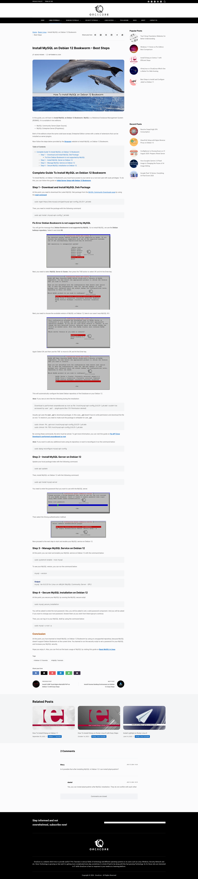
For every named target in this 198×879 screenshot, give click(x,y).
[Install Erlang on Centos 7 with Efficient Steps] (134, 60)
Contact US (153, 20)
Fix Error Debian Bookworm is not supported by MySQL (65, 157)
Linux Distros (109, 20)
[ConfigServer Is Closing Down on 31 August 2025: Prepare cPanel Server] (134, 153)
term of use (49, 1)
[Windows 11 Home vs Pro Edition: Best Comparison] (134, 49)
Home (42, 20)
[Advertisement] (148, 104)
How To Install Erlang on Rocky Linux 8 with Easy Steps (98, 733)
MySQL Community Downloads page (101, 192)
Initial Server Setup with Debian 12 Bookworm (74, 181)
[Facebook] (148, 1)
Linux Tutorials (54, 20)
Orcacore (67, 142)
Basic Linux (42, 32)
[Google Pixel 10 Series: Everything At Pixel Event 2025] (134, 175)
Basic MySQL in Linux (107, 649)
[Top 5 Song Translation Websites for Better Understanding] (134, 38)
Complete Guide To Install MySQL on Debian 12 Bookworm (58, 152)
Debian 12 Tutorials (41, 660)
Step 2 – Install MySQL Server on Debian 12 (57, 160)
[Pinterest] (158, 1)
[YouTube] (155, 1)
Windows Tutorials (72, 20)
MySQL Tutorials (57, 660)
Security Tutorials (91, 20)
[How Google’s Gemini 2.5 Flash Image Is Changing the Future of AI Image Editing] (134, 164)
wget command (41, 195)
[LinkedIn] (112, 35)
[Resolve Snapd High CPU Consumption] (134, 131)
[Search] (165, 1)
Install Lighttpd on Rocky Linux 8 (135, 733)
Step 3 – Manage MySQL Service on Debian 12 (58, 163)
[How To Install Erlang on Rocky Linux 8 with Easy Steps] (99, 718)
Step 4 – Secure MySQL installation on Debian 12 (59, 166)
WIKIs (135, 20)
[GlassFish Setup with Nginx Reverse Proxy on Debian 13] (134, 142)
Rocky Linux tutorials (99, 736)
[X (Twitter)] (161, 1)
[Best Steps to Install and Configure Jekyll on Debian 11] (134, 81)
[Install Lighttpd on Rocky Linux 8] (144, 718)
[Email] (77, 673)
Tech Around (124, 20)
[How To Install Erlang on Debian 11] (53, 718)
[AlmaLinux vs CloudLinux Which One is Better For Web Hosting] (134, 70)
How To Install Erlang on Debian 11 (45, 733)
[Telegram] (117, 35)
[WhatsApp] (122, 35)
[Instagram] (151, 1)
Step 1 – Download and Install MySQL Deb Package (60, 155)
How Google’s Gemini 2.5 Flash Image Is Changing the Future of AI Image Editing (152, 163)
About (143, 20)
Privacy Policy (37, 1)
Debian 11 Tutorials (55, 736)
